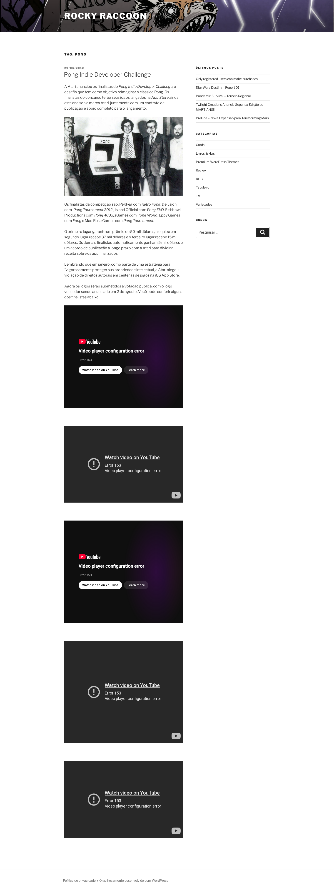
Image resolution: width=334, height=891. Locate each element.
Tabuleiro (202, 187)
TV (198, 196)
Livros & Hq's (205, 153)
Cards (200, 145)
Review (201, 170)
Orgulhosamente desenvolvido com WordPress (133, 880)
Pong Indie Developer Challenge (107, 74)
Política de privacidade (79, 880)
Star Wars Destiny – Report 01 (217, 87)
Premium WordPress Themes (217, 162)
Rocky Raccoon (105, 16)
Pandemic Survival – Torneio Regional (223, 96)
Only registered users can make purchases (227, 79)
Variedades (204, 204)
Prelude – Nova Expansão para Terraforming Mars (232, 118)
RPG (199, 179)
